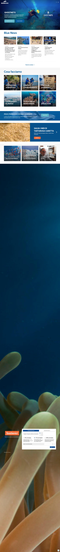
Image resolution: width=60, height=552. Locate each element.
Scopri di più (39, 136)
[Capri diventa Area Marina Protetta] (23, 48)
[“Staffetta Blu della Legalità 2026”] (50, 48)
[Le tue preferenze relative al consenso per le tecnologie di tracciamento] (58, 550)
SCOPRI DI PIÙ (9, 21)
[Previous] (2, 132)
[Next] (58, 132)
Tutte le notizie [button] (29, 65)
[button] (58, 2)
